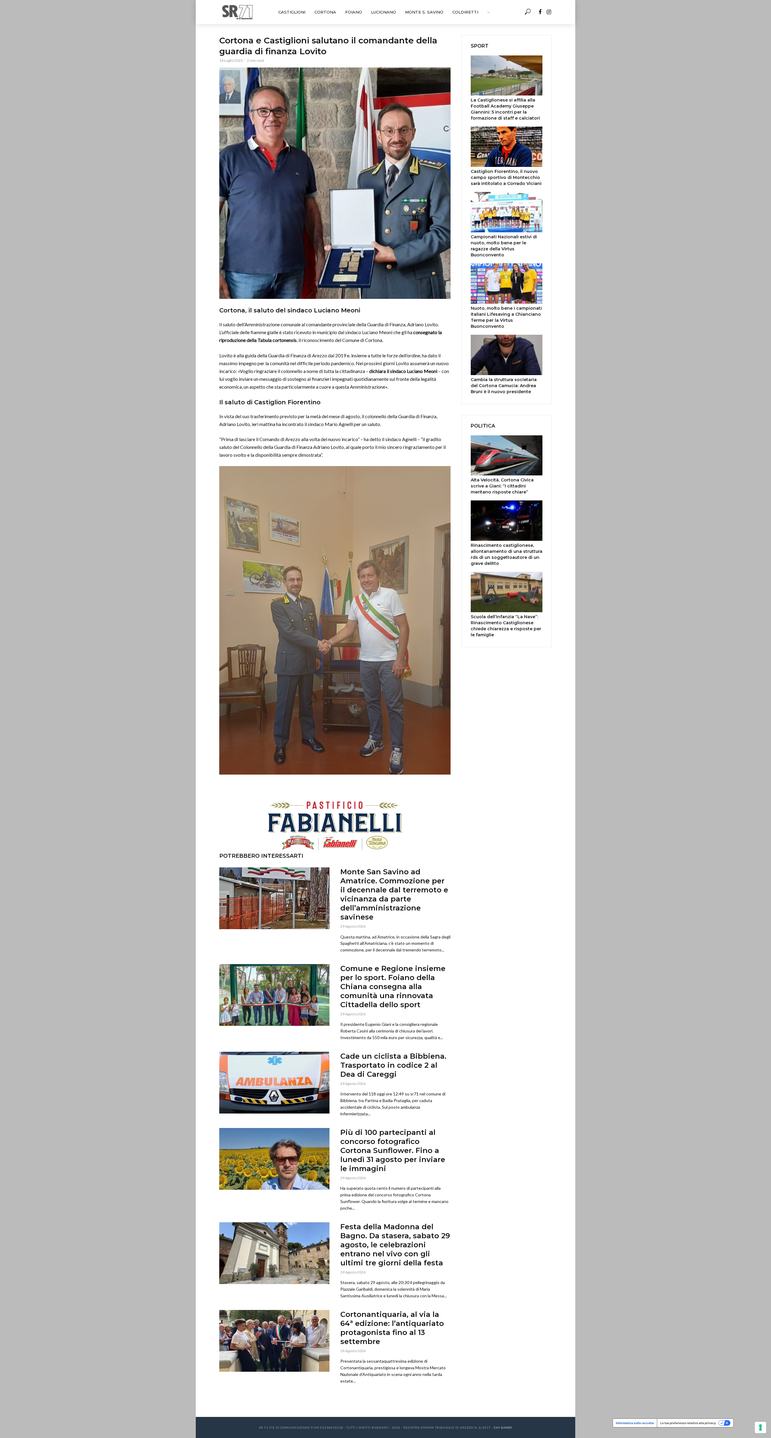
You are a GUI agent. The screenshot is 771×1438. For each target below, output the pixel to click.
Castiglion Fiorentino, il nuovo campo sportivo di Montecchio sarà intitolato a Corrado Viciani (506, 177)
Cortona (325, 12)
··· (488, 12)
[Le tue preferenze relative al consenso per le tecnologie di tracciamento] (760, 1427)
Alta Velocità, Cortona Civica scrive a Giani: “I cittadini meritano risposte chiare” (502, 486)
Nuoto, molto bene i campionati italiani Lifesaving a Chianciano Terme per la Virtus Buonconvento (506, 317)
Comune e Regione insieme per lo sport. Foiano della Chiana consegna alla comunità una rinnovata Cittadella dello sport (392, 986)
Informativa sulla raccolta (635, 1423)
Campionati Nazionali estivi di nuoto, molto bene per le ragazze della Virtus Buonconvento (504, 246)
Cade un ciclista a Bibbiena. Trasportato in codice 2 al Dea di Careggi (393, 1065)
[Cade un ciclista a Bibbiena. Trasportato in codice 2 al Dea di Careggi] (274, 1083)
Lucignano (383, 12)
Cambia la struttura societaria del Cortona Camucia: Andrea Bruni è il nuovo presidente (504, 385)
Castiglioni (291, 12)
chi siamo (503, 1427)
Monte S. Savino (424, 12)
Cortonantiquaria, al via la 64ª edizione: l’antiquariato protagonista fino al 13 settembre (392, 1328)
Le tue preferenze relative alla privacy (688, 1423)
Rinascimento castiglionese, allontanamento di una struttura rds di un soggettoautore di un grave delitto (506, 554)
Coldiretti (465, 12)
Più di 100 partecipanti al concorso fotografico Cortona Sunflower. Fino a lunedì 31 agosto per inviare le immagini (392, 1150)
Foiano (353, 12)
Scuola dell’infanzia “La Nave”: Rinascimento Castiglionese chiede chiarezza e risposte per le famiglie (506, 626)
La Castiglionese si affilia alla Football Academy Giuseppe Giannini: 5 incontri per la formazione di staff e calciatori (505, 109)
